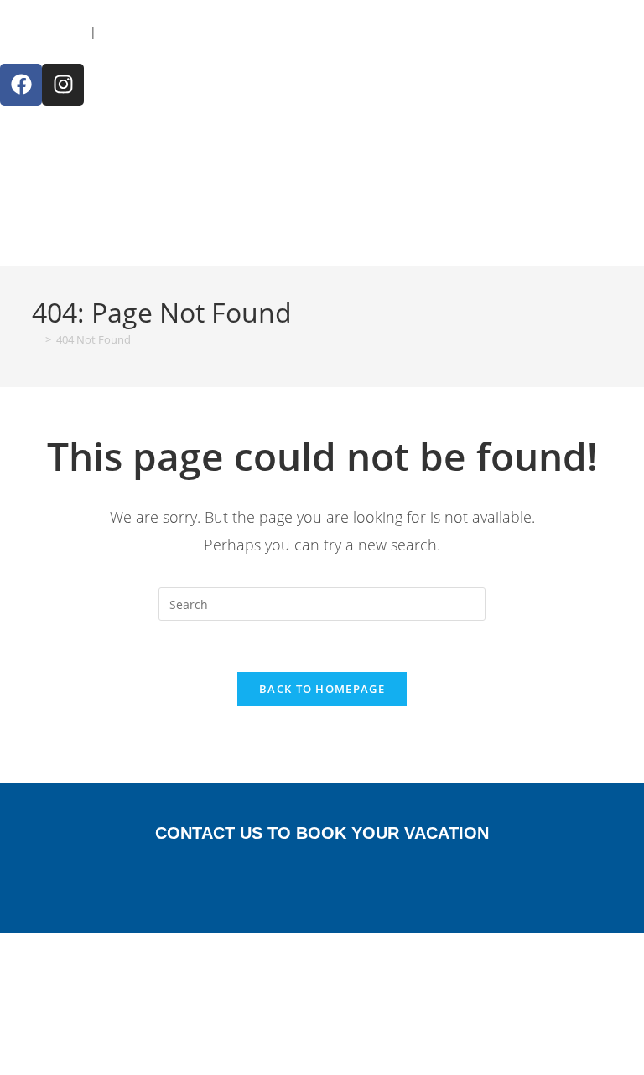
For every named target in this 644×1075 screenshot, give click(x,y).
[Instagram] (63, 85)
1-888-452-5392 (43, 31)
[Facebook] (21, 85)
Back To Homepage (322, 688)
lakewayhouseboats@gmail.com (189, 31)
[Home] (36, 339)
